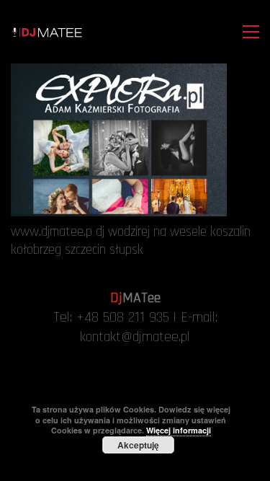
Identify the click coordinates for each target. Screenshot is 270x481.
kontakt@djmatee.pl (135, 336)
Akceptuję (138, 444)
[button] (247, 32)
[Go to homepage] (47, 32)
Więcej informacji (178, 430)
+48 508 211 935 (122, 317)
